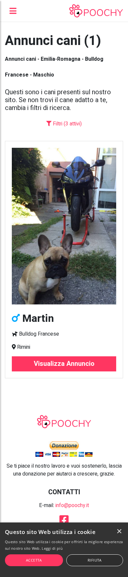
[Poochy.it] (96, 11)
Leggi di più (52, 548)
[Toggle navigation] (13, 10)
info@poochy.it (72, 505)
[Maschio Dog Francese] (64, 226)
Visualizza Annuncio (64, 363)
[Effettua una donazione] (64, 449)
